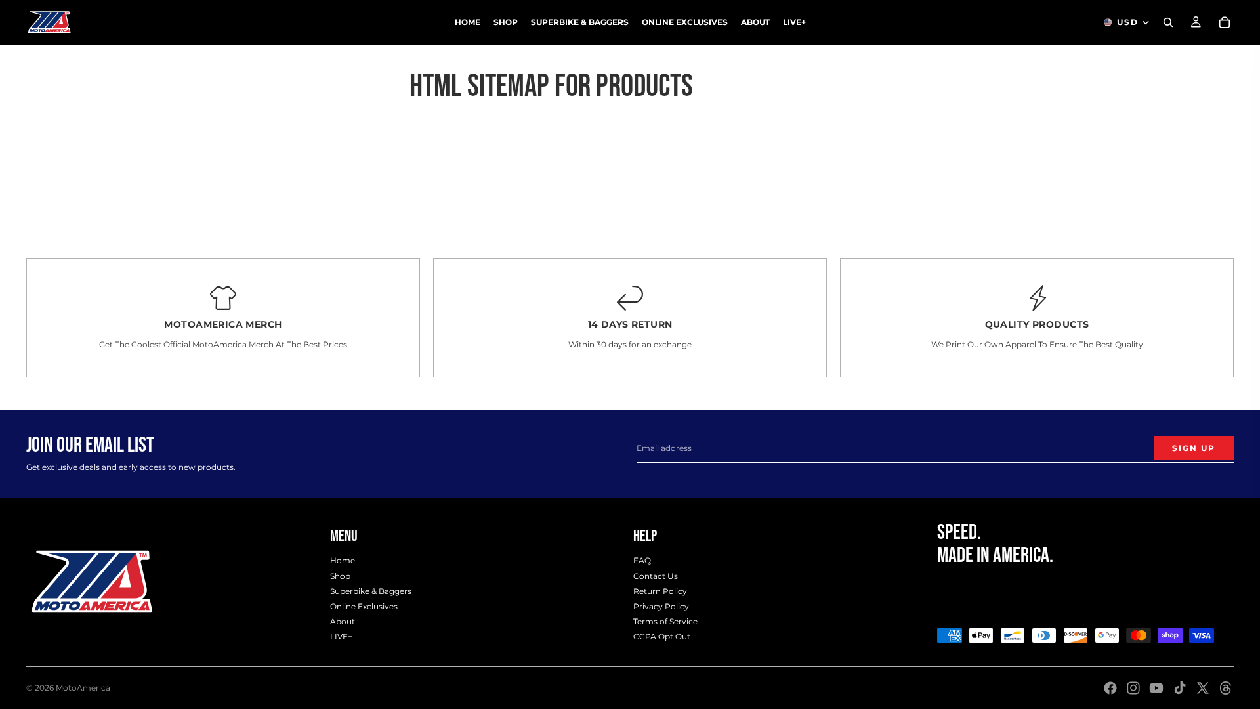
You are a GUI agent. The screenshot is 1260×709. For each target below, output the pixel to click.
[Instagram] (1133, 688)
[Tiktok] (1180, 688)
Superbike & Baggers (370, 590)
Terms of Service (665, 621)
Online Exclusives (364, 606)
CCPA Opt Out (661, 636)
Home (342, 560)
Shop (340, 575)
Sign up (1193, 448)
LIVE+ (341, 636)
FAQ (642, 560)
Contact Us (655, 575)
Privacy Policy (661, 606)
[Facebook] (1110, 688)
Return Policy (660, 590)
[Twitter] (1203, 688)
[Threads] (1226, 688)
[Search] (1168, 22)
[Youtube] (1156, 688)
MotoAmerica (83, 688)
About (342, 621)
